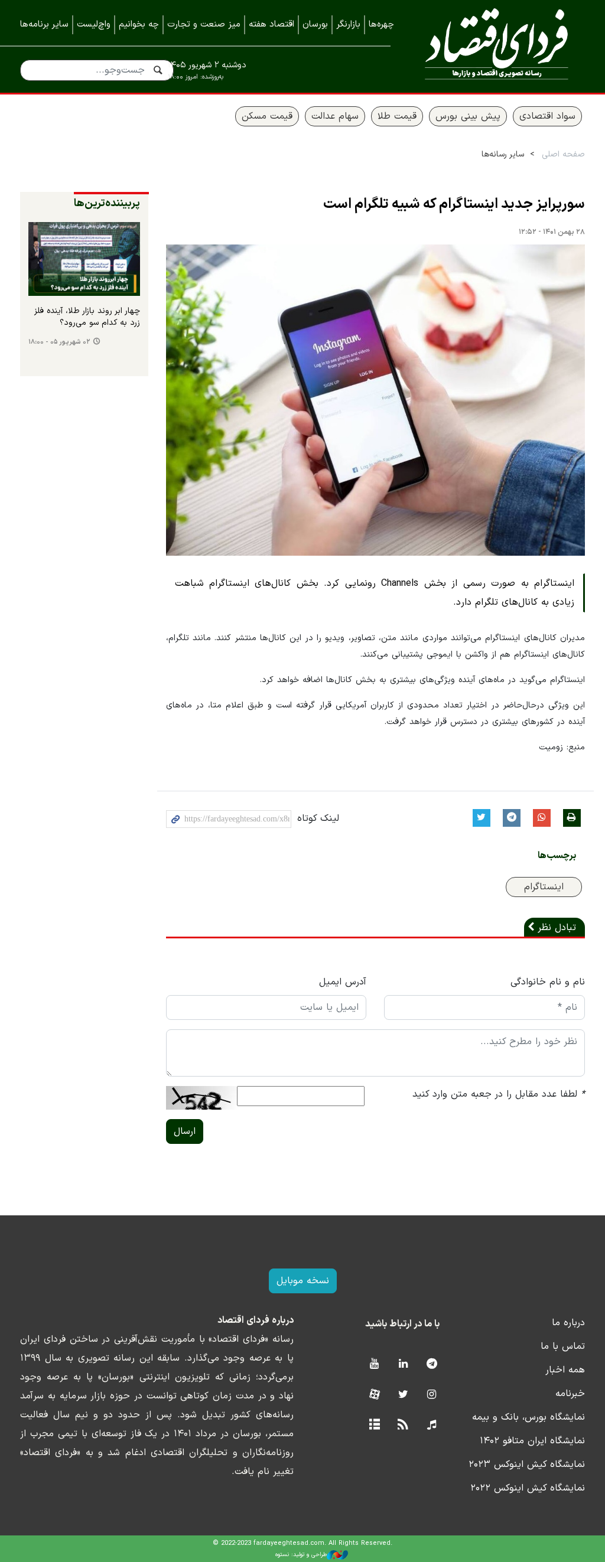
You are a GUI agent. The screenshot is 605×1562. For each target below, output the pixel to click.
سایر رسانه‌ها (503, 154)
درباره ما (568, 1323)
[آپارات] (374, 1395)
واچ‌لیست (93, 24)
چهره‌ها (381, 24)
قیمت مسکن (267, 116)
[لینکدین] (403, 1364)
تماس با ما (563, 1346)
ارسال (185, 1131)
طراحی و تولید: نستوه (301, 1554)
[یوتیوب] (374, 1364)
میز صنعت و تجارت (203, 24)
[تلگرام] (431, 1364)
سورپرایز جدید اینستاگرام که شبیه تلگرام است (454, 204)
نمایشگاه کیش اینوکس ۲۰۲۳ (527, 1464)
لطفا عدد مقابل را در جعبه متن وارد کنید (498, 1094)
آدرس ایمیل (342, 982)
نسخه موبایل (303, 1281)
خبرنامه (570, 1394)
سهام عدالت (335, 116)
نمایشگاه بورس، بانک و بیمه (528, 1417)
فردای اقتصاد (496, 46)
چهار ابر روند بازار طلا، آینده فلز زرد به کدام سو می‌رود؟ (87, 317)
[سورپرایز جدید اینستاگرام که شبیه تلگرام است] (376, 400)
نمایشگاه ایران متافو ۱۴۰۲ (532, 1441)
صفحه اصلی (563, 154)
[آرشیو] (374, 1425)
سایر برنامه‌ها (44, 24)
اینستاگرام (544, 887)
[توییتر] (403, 1395)
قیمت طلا (397, 116)
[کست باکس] (431, 1425)
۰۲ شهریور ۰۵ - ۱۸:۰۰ (59, 342)
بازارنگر (348, 24)
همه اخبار (565, 1370)
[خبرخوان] (403, 1425)
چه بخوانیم (139, 24)
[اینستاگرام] (431, 1395)
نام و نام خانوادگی (547, 982)
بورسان (315, 24)
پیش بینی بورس (467, 116)
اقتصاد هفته (271, 24)
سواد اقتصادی (547, 116)
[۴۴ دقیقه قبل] (84, 259)
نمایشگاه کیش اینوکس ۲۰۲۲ (527, 1488)
